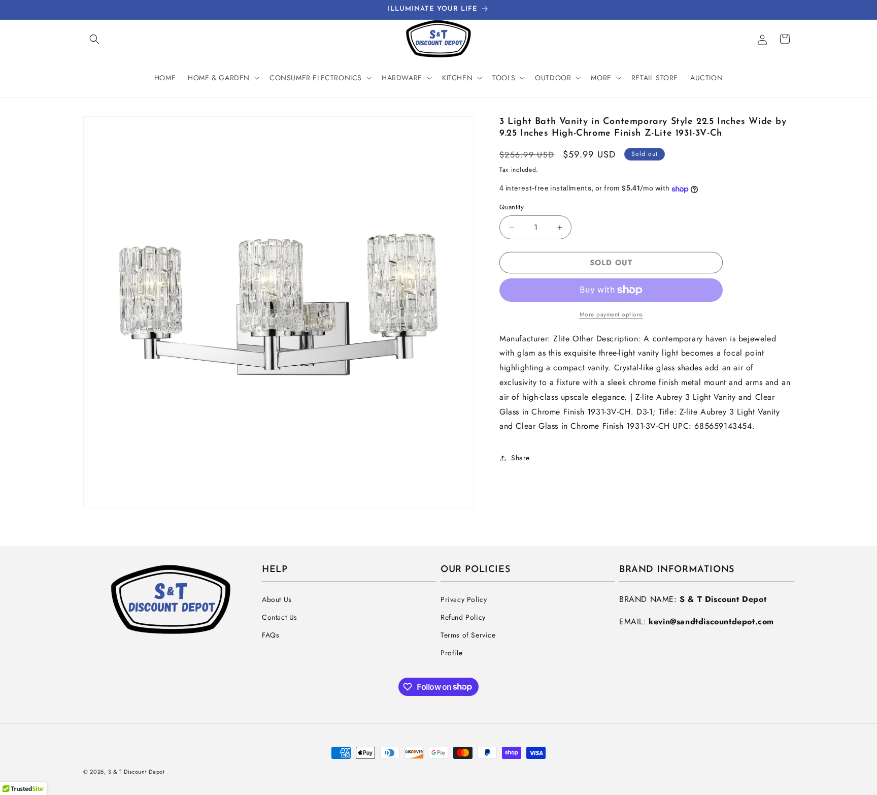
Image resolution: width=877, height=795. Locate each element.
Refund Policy (463, 617)
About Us (277, 599)
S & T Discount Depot (136, 772)
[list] (278, 311)
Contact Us (279, 617)
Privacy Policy (464, 599)
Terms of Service (468, 635)
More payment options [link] (611, 314)
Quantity (511, 207)
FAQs (270, 635)
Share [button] (520, 458)
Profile (451, 653)
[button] (94, 39)
